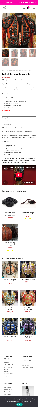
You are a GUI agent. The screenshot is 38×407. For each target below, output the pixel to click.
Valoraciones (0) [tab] (6, 124)
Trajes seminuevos (10, 70)
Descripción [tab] (5, 118)
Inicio (3, 70)
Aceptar (19, 404)
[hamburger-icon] (34, 8)
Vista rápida (10, 209)
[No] (36, 401)
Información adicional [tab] (8, 121)
